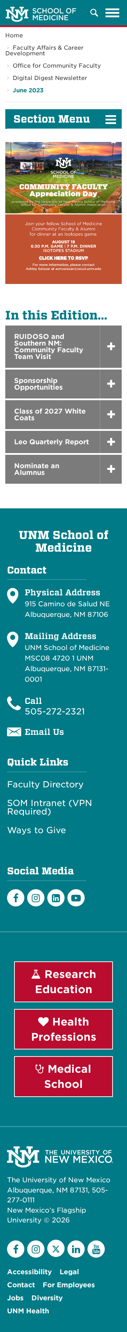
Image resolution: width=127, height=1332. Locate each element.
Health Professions (63, 1029)
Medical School (67, 1076)
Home (14, 35)
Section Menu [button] (51, 119)
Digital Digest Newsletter (50, 78)
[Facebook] (15, 897)
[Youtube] (76, 897)
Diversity (47, 1298)
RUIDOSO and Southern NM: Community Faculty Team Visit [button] (48, 347)
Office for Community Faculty (57, 65)
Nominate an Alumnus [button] (36, 469)
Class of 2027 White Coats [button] (50, 414)
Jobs (15, 1298)
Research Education (65, 982)
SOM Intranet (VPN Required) (49, 807)
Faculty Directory (45, 784)
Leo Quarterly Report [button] (51, 442)
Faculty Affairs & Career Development (44, 50)
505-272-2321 (55, 711)
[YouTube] (96, 1249)
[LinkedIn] (56, 897)
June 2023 (28, 90)
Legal (69, 1272)
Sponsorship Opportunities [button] (38, 384)
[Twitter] (56, 1248)
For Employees (69, 1285)
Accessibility (29, 1272)
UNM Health (28, 1311)
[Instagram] (35, 897)
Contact (21, 1285)
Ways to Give (36, 830)
